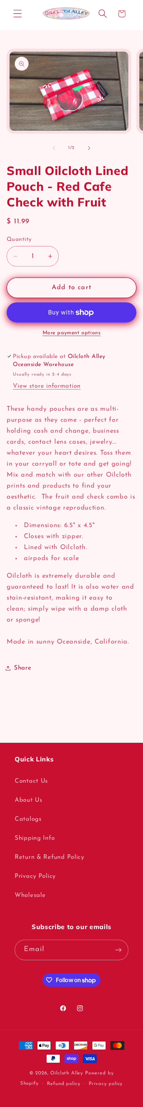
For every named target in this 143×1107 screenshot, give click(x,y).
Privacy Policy (35, 876)
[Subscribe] (118, 950)
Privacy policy (106, 1083)
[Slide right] (89, 148)
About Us (29, 800)
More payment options (72, 333)
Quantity (19, 239)
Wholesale (30, 895)
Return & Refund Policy (49, 857)
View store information (47, 386)
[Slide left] (54, 148)
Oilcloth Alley (66, 1073)
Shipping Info (35, 838)
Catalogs (28, 819)
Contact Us (31, 781)
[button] (17, 13)
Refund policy (64, 1083)
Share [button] (23, 668)
